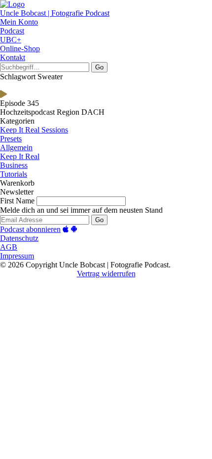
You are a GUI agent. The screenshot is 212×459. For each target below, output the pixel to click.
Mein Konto (19, 22)
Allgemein (16, 147)
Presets (11, 138)
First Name (17, 201)
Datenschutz (19, 238)
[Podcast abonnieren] (66, 229)
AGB (8, 247)
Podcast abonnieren (30, 229)
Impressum (17, 256)
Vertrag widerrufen (106, 273)
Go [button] (99, 67)
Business (14, 165)
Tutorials (13, 174)
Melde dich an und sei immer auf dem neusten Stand (81, 210)
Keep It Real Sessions (34, 130)
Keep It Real (19, 156)
